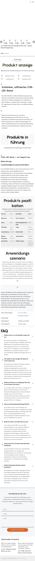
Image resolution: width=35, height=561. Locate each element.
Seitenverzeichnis (21, 558)
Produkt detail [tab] (17, 59)
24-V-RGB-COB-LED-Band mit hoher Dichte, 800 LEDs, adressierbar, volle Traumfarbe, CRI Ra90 (25, 552)
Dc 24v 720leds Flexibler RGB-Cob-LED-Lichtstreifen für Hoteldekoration (8, 550)
